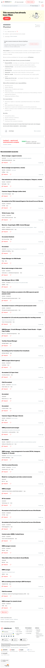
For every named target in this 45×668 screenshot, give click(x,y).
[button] (5, 640)
